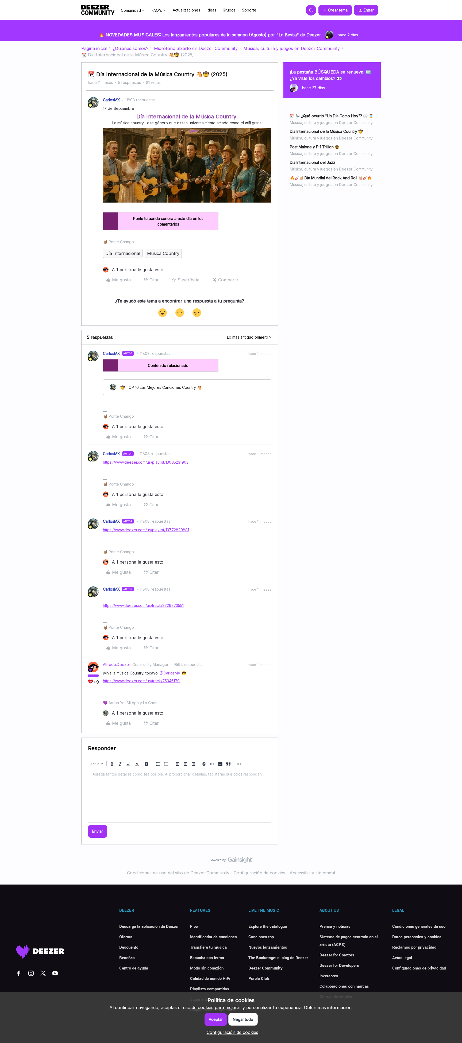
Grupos (229, 10)
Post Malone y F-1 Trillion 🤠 (314, 147)
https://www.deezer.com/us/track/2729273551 (143, 605)
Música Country (163, 253)
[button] (335, 10)
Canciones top (261, 936)
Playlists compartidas (209, 988)
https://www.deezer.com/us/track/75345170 (141, 680)
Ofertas (125, 936)
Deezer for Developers (339, 965)
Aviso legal (402, 957)
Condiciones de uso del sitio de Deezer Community (178, 872)
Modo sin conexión (207, 968)
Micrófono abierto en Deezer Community (196, 48)
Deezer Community (265, 968)
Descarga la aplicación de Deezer (149, 926)
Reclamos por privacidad (414, 947)
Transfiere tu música (208, 947)
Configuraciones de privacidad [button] (419, 968)
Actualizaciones (186, 10)
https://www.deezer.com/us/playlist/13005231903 (145, 462)
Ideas (211, 10)
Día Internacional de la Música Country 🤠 (326, 131)
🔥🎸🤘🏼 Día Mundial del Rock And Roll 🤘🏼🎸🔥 (331, 178)
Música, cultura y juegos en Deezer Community (291, 48)
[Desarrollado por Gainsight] (231, 861)
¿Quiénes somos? (130, 48)
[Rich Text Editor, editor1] (179, 796)
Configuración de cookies (259, 872)
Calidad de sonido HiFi (210, 978)
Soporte (249, 10)
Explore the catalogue (267, 926)
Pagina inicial (94, 48)
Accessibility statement (312, 872)
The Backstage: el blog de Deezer (278, 957)
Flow (194, 926)
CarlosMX (111, 100)
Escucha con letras (207, 957)
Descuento (128, 947)
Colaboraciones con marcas (344, 986)
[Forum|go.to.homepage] (97, 10)
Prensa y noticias (335, 926)
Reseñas (127, 957)
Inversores (328, 975)
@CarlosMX (170, 673)
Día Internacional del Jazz (312, 162)
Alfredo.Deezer (116, 664)
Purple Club (258, 978)
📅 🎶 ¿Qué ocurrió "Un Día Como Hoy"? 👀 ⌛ (331, 116)
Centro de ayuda (133, 968)
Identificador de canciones (213, 936)
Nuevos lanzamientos (267, 947)
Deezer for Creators (336, 954)
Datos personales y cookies (416, 936)
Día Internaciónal (122, 253)
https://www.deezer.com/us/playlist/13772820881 (146, 530)
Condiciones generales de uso (418, 926)
